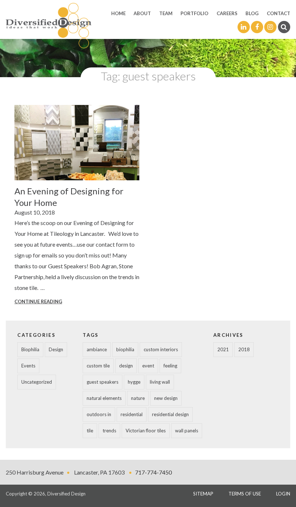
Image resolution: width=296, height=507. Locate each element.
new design (166, 398)
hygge (134, 382)
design (126, 366)
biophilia (125, 349)
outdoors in (99, 414)
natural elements (104, 398)
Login (283, 494)
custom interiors (161, 349)
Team (166, 13)
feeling (170, 366)
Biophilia (30, 349)
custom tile (98, 366)
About (142, 13)
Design (56, 349)
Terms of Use (244, 494)
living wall (160, 382)
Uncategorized (36, 382)
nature (138, 398)
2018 (244, 349)
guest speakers (102, 382)
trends (109, 430)
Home (118, 13)
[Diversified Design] (48, 25)
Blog (251, 13)
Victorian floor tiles (146, 430)
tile (90, 430)
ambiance (97, 349)
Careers (227, 13)
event (148, 366)
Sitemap (203, 494)
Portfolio (194, 13)
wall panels (186, 430)
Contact (278, 13)
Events (28, 366)
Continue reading (38, 301)
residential (132, 414)
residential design (170, 414)
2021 (223, 349)
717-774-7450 (153, 472)
